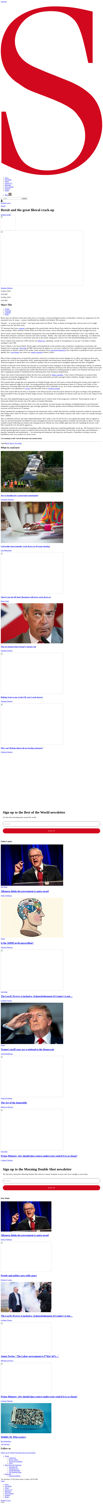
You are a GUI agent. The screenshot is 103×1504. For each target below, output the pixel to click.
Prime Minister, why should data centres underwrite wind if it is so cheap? (39, 1156)
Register (3, 203)
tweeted (21, 328)
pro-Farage (15, 352)
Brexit (12, 443)
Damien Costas (6, 1280)
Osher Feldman (6, 896)
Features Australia (6, 1098)
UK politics (18, 443)
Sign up (51, 831)
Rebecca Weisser (7, 1107)
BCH (7, 443)
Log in (8, 203)
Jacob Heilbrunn (7, 1054)
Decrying (23, 348)
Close (2, 1481)
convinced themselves (58, 350)
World (3, 206)
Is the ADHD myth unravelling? (17, 943)
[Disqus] (51, 779)
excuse (27, 388)
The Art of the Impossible (14, 1102)
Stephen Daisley (6, 215)
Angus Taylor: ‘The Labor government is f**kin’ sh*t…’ (30, 1356)
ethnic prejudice (57, 375)
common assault (54, 388)
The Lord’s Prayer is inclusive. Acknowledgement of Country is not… (37, 996)
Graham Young (6, 1001)
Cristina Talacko (7, 1160)
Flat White (4, 887)
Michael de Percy (7, 1361)
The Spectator (5, 1444)
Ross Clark (5, 601)
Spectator (4, 1)
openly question (37, 352)
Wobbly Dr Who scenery (13, 1437)
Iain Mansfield (6, 550)
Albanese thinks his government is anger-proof (25, 891)
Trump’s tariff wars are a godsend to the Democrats (27, 1049)
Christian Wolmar (7, 500)
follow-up (41, 341)
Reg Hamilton (6, 1441)
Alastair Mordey (7, 947)
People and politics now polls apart (19, 1275)
